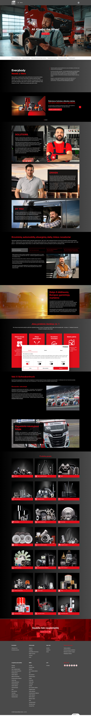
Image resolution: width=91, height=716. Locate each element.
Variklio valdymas (64, 567)
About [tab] (61, 350)
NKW (30, 662)
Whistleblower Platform (68, 653)
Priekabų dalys (31, 667)
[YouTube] (69, 665)
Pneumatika (31, 680)
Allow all (60, 368)
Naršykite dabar (45, 33)
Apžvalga (13, 665)
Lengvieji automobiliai (17, 662)
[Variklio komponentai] (45, 512)
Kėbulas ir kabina (32, 698)
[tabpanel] (45, 266)
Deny (30, 368)
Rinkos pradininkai (26, 58)
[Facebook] (65, 665)
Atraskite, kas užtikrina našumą (54, 109)
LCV (47, 662)
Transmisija (13, 693)
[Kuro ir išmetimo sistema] (45, 535)
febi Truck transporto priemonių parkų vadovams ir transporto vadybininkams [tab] (71, 250)
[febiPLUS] (22, 466)
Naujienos (30, 648)
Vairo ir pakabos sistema (42, 476)
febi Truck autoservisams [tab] (34, 250)
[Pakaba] (68, 489)
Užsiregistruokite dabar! (45, 631)
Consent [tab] (29, 350)
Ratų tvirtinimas (17, 499)
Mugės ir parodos (32, 653)
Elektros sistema (32, 696)
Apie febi (48, 645)
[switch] (39, 364)
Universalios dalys (64, 613)
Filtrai (62, 590)
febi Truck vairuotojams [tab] (16, 250)
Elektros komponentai (19, 590)
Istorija (47, 651)
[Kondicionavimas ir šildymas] (45, 558)
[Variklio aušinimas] (22, 558)
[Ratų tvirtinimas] (22, 489)
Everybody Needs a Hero (16, 58)
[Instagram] (67, 665)
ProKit (30, 657)
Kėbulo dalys (40, 590)
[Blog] (76, 665)
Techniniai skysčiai (18, 613)
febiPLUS (16, 476)
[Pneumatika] (22, 512)
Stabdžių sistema (41, 499)
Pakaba (62, 499)
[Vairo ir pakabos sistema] (45, 466)
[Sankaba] (22, 535)
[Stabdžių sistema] (45, 489)
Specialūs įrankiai (41, 613)
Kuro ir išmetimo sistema (42, 544)
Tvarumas (30, 655)
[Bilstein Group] (75, 715)
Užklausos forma (14, 648)
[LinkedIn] (74, 665)
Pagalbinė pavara (64, 544)
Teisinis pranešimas (67, 648)
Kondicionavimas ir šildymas (43, 567)
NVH (62, 476)
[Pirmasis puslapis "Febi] (14, 3)
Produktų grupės (72, 58)
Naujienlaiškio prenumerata (33, 651)
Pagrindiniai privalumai (52, 58)
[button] (13, 58)
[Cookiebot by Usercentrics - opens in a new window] (63, 347)
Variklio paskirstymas (15, 682)
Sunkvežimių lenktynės (62, 58)
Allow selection (45, 368)
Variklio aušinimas (18, 567)
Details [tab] (45, 350)
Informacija (31, 645)
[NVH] (68, 466)
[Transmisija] (68, 512)
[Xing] (72, 665)
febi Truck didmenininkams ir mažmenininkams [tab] (52, 250)
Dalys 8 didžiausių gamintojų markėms (38, 58)
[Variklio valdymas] (68, 558)
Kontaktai (14, 645)
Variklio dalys (14, 680)
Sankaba (16, 544)
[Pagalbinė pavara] (68, 535)
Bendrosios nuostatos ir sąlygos (69, 651)
